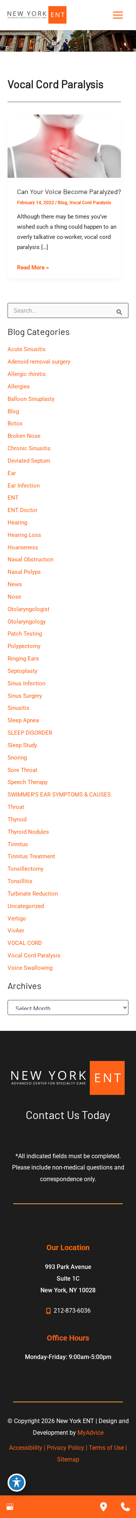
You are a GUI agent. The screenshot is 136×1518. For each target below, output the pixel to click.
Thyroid (17, 819)
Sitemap (68, 1459)
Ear (12, 473)
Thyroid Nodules (28, 832)
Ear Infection (24, 485)
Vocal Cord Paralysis (90, 202)
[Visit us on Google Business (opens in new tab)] (10, 1506)
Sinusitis (18, 708)
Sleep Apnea (23, 720)
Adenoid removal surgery (39, 361)
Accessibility (25, 1447)
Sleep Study (22, 745)
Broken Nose (24, 436)
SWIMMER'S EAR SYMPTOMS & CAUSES (59, 794)
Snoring (17, 757)
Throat (16, 807)
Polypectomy (24, 646)
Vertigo (17, 918)
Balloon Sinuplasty (31, 399)
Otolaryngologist (28, 609)
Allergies (19, 386)
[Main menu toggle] (117, 15)
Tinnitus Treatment (31, 856)
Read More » (33, 268)
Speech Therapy (28, 782)
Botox (15, 423)
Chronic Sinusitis (29, 448)
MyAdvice (90, 1432)
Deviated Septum (29, 460)
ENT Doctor (22, 510)
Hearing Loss (24, 535)
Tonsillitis (20, 881)
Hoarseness (23, 547)
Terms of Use (106, 1447)
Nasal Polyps (24, 572)
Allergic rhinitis (27, 374)
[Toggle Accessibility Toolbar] (17, 1483)
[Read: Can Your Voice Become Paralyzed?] (64, 145)
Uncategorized (26, 906)
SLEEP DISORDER (30, 732)
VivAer (16, 930)
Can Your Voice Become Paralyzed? (69, 191)
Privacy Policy (65, 1447)
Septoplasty (22, 671)
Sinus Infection (26, 683)
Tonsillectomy (25, 868)
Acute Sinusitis (27, 349)
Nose (14, 596)
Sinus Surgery (25, 696)
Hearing (17, 522)
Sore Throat (22, 770)
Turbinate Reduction (33, 893)
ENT (13, 497)
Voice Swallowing (30, 968)
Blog (62, 202)
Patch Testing (25, 633)
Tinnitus (18, 844)
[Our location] (103, 1507)
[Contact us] (125, 1507)
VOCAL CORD (25, 943)
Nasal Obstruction (30, 559)
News (15, 584)
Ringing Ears (23, 658)
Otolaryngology (27, 621)
